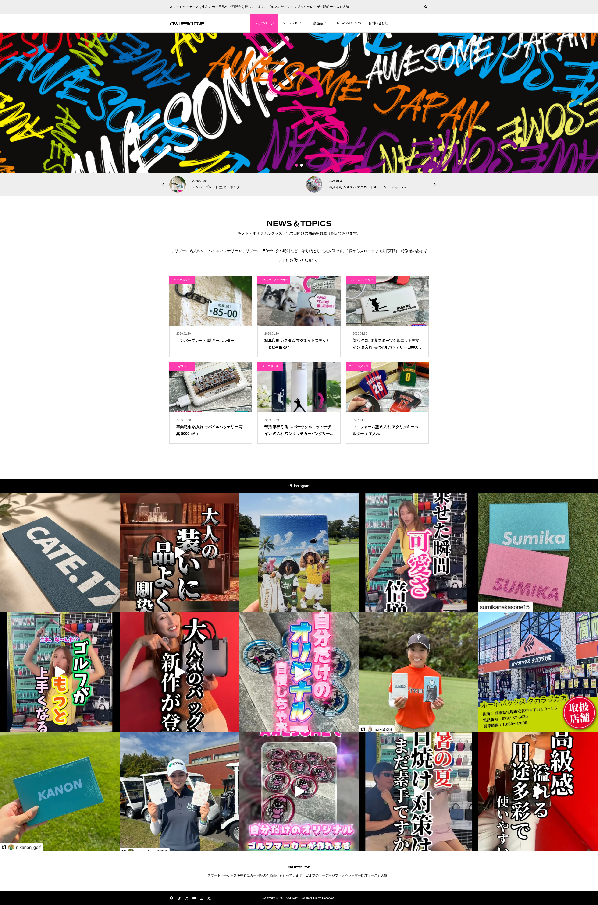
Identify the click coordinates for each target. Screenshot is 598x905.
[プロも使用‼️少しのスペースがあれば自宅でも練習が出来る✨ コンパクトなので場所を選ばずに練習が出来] (60, 672)
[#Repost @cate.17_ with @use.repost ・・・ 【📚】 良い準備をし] (60, 552)
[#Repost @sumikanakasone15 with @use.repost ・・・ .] (538, 552)
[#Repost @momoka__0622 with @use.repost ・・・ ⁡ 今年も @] (179, 791)
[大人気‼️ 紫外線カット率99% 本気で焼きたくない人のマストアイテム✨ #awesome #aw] (418, 791)
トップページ (264, 23)
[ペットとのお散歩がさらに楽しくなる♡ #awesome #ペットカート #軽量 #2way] (418, 552)
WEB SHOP (292, 23)
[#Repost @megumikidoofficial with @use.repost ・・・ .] (299, 552)
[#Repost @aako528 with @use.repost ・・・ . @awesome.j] (418, 672)
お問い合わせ (378, 23)
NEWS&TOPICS (349, 23)
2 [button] (302, 165)
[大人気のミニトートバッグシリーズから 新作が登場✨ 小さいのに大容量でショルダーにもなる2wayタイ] (179, 672)
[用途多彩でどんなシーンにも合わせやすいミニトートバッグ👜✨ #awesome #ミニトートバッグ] (179, 552)
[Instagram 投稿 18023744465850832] (60, 791)
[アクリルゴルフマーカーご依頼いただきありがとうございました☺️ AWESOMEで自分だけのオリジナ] (299, 672)
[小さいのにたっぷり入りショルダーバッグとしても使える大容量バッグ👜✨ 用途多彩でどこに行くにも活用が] (538, 791)
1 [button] (296, 165)
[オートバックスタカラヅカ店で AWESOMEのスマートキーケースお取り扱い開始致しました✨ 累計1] (538, 672)
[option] (299, 103)
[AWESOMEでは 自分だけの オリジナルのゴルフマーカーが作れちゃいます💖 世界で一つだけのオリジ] (299, 791)
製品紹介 (319, 23)
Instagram (302, 486)
